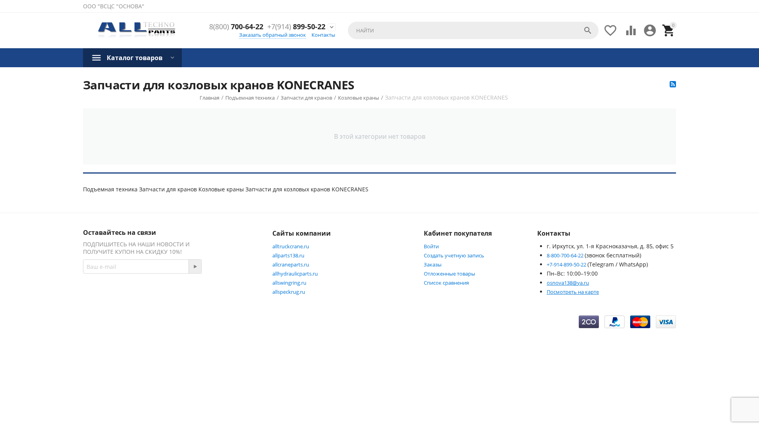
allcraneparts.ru (290, 264)
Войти (431, 246)
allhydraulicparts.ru (295, 273)
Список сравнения (446, 282)
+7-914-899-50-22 (567, 264)
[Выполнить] (195, 266)
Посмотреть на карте (573, 291)
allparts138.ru (288, 255)
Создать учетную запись (454, 255)
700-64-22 (236, 27)
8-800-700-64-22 (566, 255)
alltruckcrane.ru (290, 246)
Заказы (433, 264)
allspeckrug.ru (288, 291)
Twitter (235, 294)
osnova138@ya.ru (568, 282)
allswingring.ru (289, 282)
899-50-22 (296, 27)
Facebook (196, 294)
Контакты (323, 34)
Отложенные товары (449, 273)
